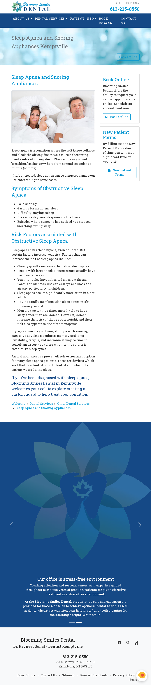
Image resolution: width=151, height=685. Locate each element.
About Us (21, 18)
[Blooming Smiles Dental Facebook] (119, 642)
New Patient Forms (120, 172)
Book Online (105, 21)
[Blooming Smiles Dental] (31, 7)
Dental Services (50, 18)
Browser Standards (94, 675)
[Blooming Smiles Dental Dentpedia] (135, 642)
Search (134, 679)
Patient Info (82, 18)
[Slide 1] (72, 622)
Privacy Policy (124, 675)
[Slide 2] (79, 622)
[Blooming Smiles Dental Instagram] (127, 642)
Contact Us (128, 21)
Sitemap (68, 675)
